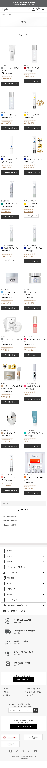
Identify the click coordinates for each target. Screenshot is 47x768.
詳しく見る (17, 633)
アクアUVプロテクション (36, 433)
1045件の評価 (6, 256)
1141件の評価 (6, 212)
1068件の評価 (29, 167)
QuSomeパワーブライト (13, 159)
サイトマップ (28, 695)
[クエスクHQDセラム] (34, 233)
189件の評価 (5, 397)
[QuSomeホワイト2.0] (34, 144)
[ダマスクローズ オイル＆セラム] (35, 324)
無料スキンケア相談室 (10, 520)
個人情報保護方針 (8, 695)
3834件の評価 (29, 76)
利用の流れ (17, 643)
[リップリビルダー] (11, 418)
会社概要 (6, 689)
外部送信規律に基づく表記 (32, 692)
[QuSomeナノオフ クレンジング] (12, 53)
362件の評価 (5, 441)
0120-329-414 (24, 510)
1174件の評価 (28, 212)
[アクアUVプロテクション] (34, 418)
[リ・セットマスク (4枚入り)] (12, 324)
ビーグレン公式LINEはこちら (23, 726)
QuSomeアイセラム (11, 203)
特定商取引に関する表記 (32, 689)
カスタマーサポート (10, 516)
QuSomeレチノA (33, 115)
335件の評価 (28, 488)
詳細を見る (31, 216)
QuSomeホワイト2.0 (34, 159)
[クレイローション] (34, 53)
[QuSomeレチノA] (34, 100)
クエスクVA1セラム (34, 203)
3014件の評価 (29, 303)
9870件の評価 (6, 123)
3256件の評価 (6, 486)
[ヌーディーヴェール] (11, 463)
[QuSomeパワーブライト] (11, 144)
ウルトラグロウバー (34, 386)
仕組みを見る (18, 622)
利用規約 (6, 692)
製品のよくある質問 (10, 525)
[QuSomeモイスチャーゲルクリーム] (12, 278)
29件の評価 (28, 441)
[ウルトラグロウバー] (34, 371)
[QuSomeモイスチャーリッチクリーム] (35, 278)
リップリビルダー (10, 433)
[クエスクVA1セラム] (34, 189)
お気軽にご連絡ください (23, 679)
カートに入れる (10, 84)
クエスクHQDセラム (34, 248)
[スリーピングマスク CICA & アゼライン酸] (12, 371)
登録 (35, 710)
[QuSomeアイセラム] (11, 189)
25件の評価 (5, 350)
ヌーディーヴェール (11, 477)
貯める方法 (17, 654)
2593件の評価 (29, 123)
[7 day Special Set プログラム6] (35, 463)
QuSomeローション (11, 115)
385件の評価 (28, 350)
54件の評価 (28, 394)
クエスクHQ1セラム (11, 248)
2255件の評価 (6, 303)
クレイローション (33, 68)
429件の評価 (28, 256)
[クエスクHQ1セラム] (11, 233)
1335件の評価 (6, 167)
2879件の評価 (6, 79)
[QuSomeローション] (11, 100)
